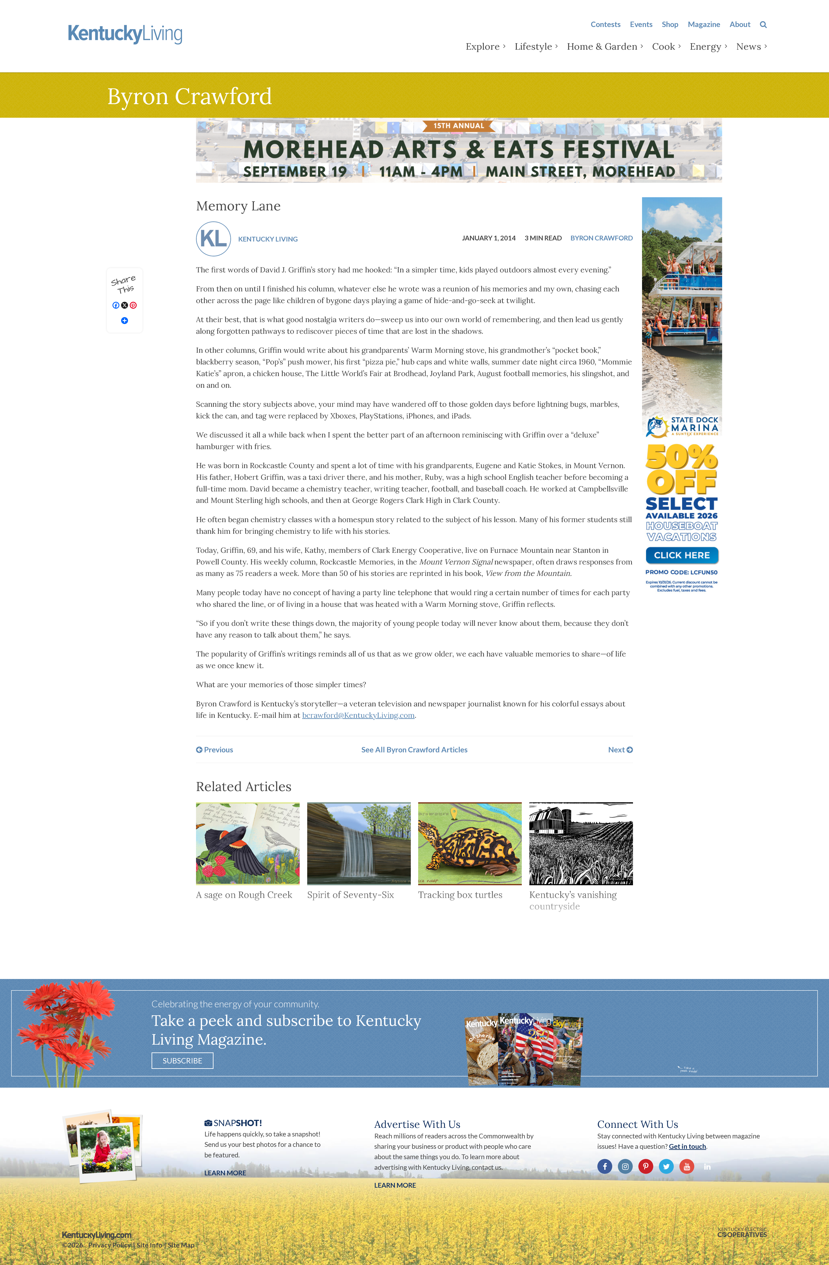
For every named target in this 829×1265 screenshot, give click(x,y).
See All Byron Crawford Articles (414, 749)
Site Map (181, 1245)
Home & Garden (602, 46)
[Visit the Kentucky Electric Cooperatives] (742, 1232)
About (740, 24)
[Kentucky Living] (139, 38)
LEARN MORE (395, 1185)
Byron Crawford (602, 238)
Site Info (149, 1245)
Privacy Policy (109, 1245)
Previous (218, 749)
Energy (705, 46)
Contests (606, 24)
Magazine (704, 24)
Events (641, 24)
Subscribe (182, 1060)
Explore (483, 46)
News (748, 46)
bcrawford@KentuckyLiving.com (358, 715)
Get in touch (687, 1146)
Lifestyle (533, 46)
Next (617, 749)
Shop (670, 24)
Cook (663, 46)
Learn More (225, 1173)
